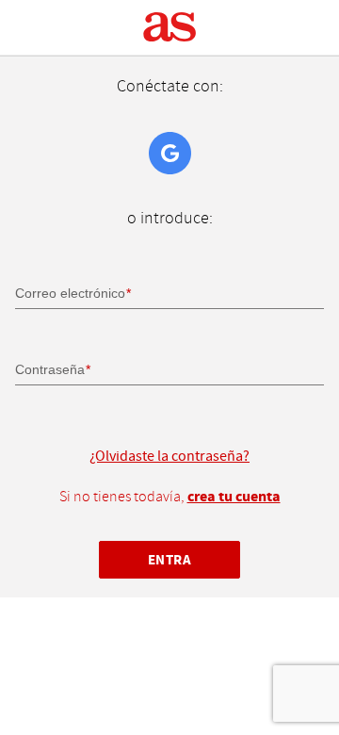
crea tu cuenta (234, 496)
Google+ (170, 153)
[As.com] (170, 27)
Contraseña (50, 369)
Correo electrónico (70, 293)
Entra (170, 560)
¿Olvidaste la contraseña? (169, 456)
